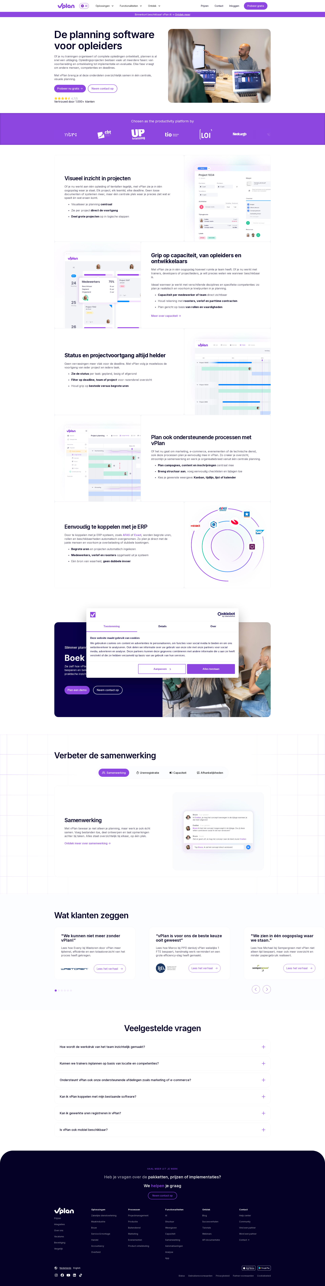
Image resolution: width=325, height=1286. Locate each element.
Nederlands (65, 1268)
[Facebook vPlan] (62, 1275)
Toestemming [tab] (112, 626)
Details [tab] (162, 626)
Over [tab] (213, 626)
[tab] (114, 773)
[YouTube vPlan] (68, 1275)
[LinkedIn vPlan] (74, 1275)
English (76, 1268)
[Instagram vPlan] (56, 1275)
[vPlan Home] (64, 1210)
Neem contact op (103, 88)
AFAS (126, 535)
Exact (137, 535)
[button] (104, 6)
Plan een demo (77, 690)
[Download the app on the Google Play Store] (264, 1268)
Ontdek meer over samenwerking (87, 843)
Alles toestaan (211, 668)
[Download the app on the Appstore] (248, 1268)
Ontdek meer (182, 14)
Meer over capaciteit (166, 315)
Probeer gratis (255, 5)
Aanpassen (160, 668)
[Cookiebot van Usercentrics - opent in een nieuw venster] (220, 614)
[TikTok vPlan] (81, 1275)
